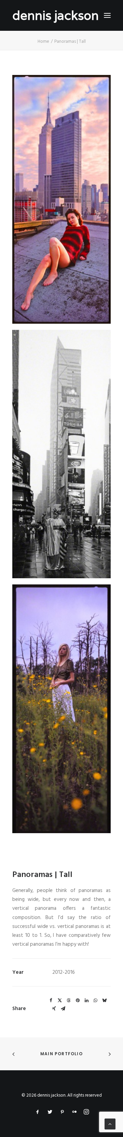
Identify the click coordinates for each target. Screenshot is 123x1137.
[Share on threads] (69, 1000)
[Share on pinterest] (77, 1000)
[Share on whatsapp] (95, 1000)
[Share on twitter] (60, 1000)
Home (43, 41)
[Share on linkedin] (86, 1000)
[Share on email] (63, 1008)
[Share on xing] (54, 1008)
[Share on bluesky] (104, 1000)
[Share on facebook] (51, 1000)
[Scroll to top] (110, 1124)
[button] (107, 15)
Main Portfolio (61, 1054)
